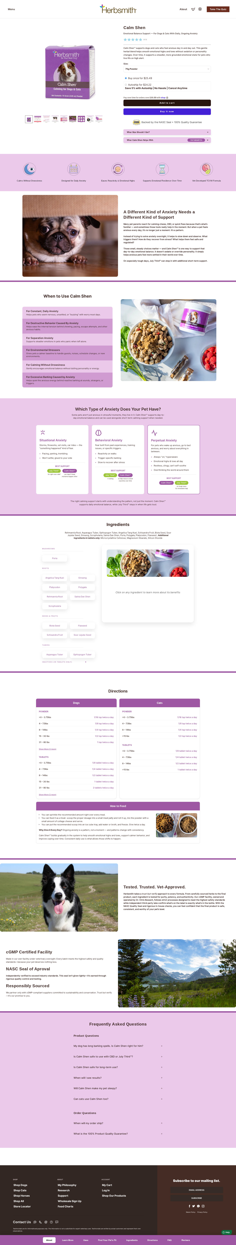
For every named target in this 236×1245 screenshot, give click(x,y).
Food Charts (65, 1206)
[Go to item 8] (55, 119)
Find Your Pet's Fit (107, 1240)
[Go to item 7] (46, 119)
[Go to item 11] (81, 119)
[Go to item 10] (72, 119)
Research (64, 1190)
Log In (106, 1190)
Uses (85, 1240)
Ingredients (132, 1240)
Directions (152, 1240)
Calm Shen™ (69, 471)
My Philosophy (67, 1185)
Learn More (67, 1240)
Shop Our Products (114, 1195)
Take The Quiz (218, 9)
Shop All (19, 1201)
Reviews (186, 1240)
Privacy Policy (202, 1212)
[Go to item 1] (29, 119)
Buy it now (167, 111)
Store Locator (22, 1206)
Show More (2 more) (47, 749)
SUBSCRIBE (196, 1198)
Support (63, 1195)
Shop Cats (20, 1190)
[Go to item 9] (64, 119)
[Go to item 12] (90, 119)
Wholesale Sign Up (69, 1201)
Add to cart (167, 103)
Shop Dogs (20, 1185)
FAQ (169, 1240)
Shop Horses (22, 1195)
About (183, 9)
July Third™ (54, 471)
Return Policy (190, 1212)
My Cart (107, 1185)
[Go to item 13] (99, 119)
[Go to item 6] (38, 119)
